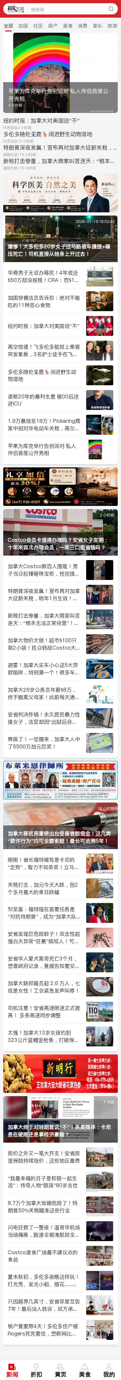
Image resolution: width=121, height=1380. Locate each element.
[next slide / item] (113, 73)
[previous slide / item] (7, 73)
